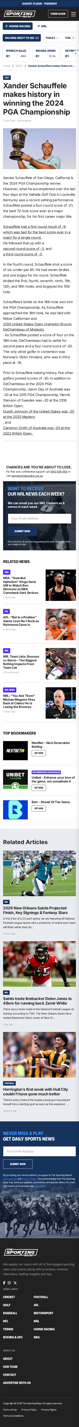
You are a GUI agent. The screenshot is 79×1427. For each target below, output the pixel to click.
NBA (7, 572)
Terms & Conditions (13, 1416)
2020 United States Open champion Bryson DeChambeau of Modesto (37, 327)
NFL (6, 901)
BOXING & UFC (13, 1337)
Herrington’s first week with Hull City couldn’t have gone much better (35, 1091)
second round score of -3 (23, 249)
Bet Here (39, 753)
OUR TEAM (10, 1367)
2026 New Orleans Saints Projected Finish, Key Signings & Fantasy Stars (35, 910)
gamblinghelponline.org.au (27, 475)
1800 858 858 (58, 471)
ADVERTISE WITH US (17, 1383)
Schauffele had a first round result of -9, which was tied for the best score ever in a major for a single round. (36, 232)
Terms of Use (10, 1178)
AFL (6, 611)
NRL (7, 650)
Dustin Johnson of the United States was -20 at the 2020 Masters (38, 414)
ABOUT (8, 1359)
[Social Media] (4, 1283)
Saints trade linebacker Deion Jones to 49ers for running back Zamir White (37, 1001)
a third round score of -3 (22, 254)
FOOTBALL (41, 1297)
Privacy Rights (48, 1409)
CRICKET (9, 1297)
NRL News (10, 689)
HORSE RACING (44, 1329)
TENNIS (8, 1329)
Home (6, 66)
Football (9, 1083)
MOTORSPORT (43, 1313)
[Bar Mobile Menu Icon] (73, 13)
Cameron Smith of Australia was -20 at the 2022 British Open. (36, 430)
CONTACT (9, 1375)
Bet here (39, 808)
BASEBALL (10, 1313)
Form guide (58, 14)
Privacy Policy (29, 1178)
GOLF (19, 66)
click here (40, 1186)
